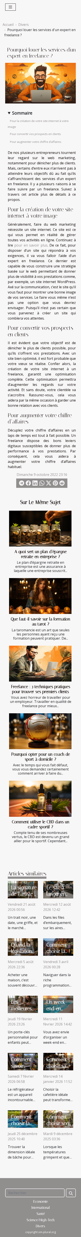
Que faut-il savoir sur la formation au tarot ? (40, 622)
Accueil (8, 24)
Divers (23, 24)
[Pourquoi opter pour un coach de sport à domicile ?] (40, 731)
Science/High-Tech (41, 1220)
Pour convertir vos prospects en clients (35, 134)
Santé (41, 1214)
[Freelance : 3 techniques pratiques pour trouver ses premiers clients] (40, 664)
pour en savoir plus (30, 245)
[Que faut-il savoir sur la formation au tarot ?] (40, 596)
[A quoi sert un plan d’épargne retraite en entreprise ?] (40, 529)
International (40, 1207)
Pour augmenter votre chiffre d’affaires (35, 142)
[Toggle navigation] (10, 7)
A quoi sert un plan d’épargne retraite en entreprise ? (40, 554)
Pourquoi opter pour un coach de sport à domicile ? (40, 757)
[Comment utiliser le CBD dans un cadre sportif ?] (40, 799)
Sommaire (22, 113)
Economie (40, 1201)
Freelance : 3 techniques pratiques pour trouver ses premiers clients (40, 689)
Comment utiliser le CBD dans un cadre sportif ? (40, 824)
